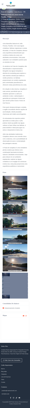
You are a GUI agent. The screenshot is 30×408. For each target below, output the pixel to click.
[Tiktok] (16, 398)
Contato (3, 382)
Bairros (3, 368)
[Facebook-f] (10, 398)
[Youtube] (19, 398)
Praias (9, 17)
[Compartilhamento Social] (5, 31)
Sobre (2, 379)
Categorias (4, 374)
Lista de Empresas (6, 376)
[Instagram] (13, 398)
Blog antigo (4, 371)
